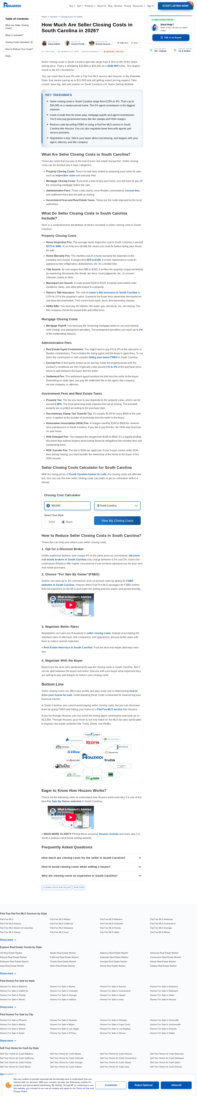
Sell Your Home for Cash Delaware (167, 1058)
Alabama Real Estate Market (114, 953)
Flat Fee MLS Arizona (10, 923)
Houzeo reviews (109, 834)
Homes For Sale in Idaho (162, 995)
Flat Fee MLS (6, 919)
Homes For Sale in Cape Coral (115, 1024)
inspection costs (65, 175)
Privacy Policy (20, 1091)
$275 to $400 (53, 246)
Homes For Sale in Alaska (62, 986)
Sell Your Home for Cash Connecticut (118, 1058)
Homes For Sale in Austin (12, 1033)
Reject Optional (144, 1085)
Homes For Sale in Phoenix (13, 1020)
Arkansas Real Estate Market (164, 953)
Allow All (176, 1085)
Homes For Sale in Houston (63, 1020)
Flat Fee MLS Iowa (59, 932)
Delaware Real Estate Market (14, 961)
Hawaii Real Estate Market (163, 961)
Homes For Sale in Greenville (164, 1020)
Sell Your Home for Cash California (17, 1058)
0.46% (58, 404)
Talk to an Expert (173, 37)
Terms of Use (82, 1088)
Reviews (118, 6)
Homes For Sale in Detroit (12, 1029)
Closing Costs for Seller (71, 17)
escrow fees (132, 190)
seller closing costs (99, 633)
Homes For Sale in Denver (113, 1033)
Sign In (150, 6)
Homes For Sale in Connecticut (115, 991)
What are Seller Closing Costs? (17, 26)
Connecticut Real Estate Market (165, 957)
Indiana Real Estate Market (163, 966)
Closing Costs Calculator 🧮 (19, 42)
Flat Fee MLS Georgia (161, 928)
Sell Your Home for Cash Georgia (66, 1062)
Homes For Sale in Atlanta (12, 1024)
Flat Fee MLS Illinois (160, 932)
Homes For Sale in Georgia (63, 995)
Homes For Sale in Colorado (64, 991)
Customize (111, 1085)
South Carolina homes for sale (87, 474)
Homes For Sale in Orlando (163, 1029)
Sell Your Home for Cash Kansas (166, 1066)
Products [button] (89, 6)
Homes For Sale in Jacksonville (165, 1024)
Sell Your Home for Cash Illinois (15, 1066)
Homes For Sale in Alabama (13, 986)
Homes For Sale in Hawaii (112, 995)
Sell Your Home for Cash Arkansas (167, 1053)
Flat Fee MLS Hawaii (10, 932)
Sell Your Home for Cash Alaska (65, 1053)
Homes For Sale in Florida (13, 995)
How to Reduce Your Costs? (19, 49)
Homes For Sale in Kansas (163, 999)
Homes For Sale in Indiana (63, 999)
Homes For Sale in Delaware (164, 991)
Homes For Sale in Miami (62, 1024)
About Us (101, 6)
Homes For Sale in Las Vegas (64, 1029)
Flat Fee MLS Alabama (111, 919)
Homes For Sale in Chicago (113, 1020)
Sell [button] (79, 6)
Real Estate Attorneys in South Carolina (68, 647)
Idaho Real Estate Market (62, 966)
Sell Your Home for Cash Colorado (67, 1058)
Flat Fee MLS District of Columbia (16, 928)
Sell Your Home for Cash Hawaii (115, 1062)
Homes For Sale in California (14, 991)
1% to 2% (111, 367)
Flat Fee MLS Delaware (61, 928)
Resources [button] (138, 6)
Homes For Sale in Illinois (12, 999)
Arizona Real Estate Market (13, 957)
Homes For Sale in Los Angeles (115, 1029)
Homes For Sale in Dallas (162, 1033)
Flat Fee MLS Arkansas (161, 919)
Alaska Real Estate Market (63, 953)
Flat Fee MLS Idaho (109, 932)
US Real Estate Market (11, 953)
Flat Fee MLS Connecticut (162, 923)
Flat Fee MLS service (110, 709)
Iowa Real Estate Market (12, 966)
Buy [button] (71, 6)
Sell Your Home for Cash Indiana (66, 1066)
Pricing (127, 6)
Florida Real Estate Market (63, 961)
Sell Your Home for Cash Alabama (16, 1053)
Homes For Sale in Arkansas (164, 986)
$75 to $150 (94, 260)
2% (141, 329)
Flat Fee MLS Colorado (111, 923)
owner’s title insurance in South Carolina (113, 292)
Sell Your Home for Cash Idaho (165, 1062)
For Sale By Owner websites (64, 801)
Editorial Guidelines (90, 51)
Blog (110, 6)
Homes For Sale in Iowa (111, 999)
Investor (54, 17)
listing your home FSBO (103, 357)
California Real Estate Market (64, 957)
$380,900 (112, 66)
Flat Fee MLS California (61, 923)
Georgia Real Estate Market (113, 961)
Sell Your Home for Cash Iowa (114, 1066)
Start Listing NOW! (176, 5)
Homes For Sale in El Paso (63, 1033)
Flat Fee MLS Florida (110, 928)
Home (44, 17)
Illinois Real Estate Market (112, 966)
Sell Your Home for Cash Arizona (116, 1053)
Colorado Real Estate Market (114, 957)
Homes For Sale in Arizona (113, 986)
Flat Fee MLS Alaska (60, 919)
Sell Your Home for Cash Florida (15, 1062)
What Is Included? (14, 35)
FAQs (8, 56)
